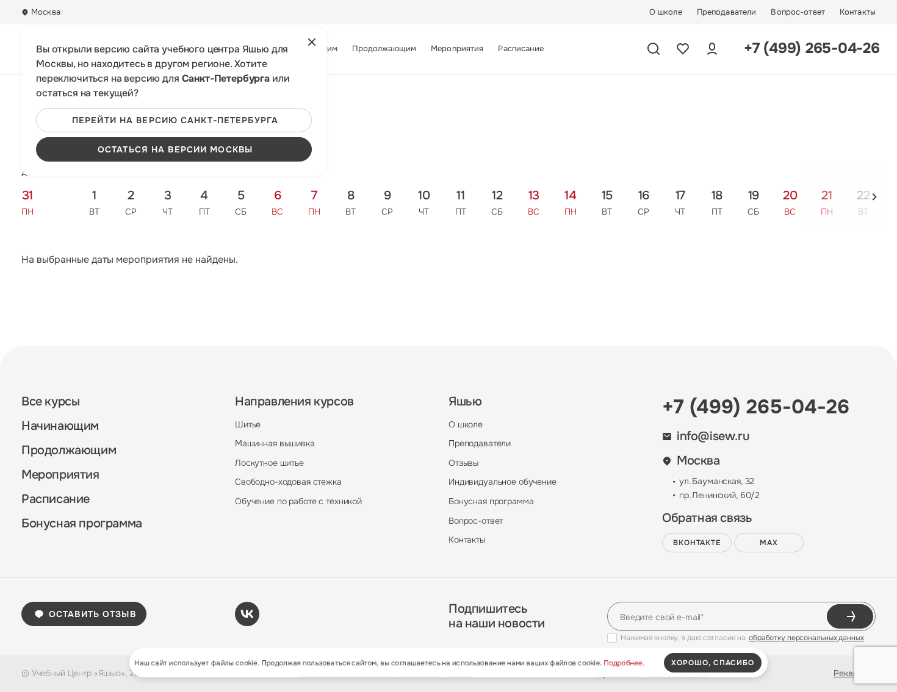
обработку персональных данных (806, 638)
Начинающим (60, 426)
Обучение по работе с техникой (298, 501)
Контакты (858, 12)
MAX (769, 543)
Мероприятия (457, 49)
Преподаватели (727, 12)
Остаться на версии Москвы (175, 149)
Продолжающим (384, 49)
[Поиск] (653, 48)
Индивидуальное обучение (502, 481)
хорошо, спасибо (712, 663)
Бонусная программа (81, 523)
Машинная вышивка (275, 443)
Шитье (248, 424)
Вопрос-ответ (798, 12)
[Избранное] (682, 48)
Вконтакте (697, 543)
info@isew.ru (713, 436)
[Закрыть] (311, 42)
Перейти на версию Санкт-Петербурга (175, 120)
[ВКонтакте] (247, 614)
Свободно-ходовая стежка (288, 481)
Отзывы (463, 462)
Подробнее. (623, 663)
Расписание (520, 49)
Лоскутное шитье (269, 462)
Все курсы (50, 401)
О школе (665, 12)
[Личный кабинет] (712, 48)
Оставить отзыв (92, 613)
